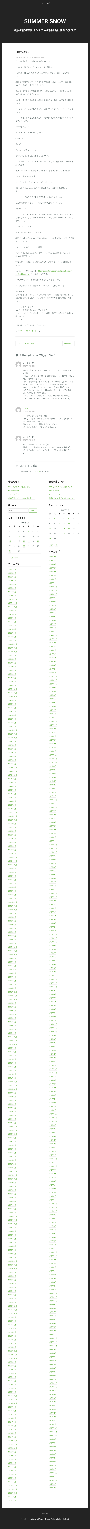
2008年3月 (12, 1385)
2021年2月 (12, 805)
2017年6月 (12, 970)
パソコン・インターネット (27, 331)
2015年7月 (12, 1056)
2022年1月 (12, 764)
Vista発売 (68, 343)
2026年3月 (12, 588)
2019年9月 (12, 869)
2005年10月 (12, 1493)
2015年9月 (12, 1048)
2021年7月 (12, 786)
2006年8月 (12, 1456)
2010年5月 (12, 1287)
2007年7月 (12, 1415)
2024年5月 (12, 670)
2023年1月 (12, 726)
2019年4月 (12, 887)
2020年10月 (12, 820)
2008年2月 (12, 1388)
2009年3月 (12, 1340)
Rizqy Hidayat (64, 1519)
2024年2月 (12, 682)
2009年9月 (12, 1317)
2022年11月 (12, 734)
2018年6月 (12, 925)
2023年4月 (12, 715)
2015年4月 (12, 1067)
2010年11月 (12, 1265)
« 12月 (10, 558)
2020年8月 (12, 827)
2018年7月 (12, 921)
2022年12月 (12, 730)
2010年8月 (12, 1276)
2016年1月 (12, 1033)
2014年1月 (12, 1123)
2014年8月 (12, 1097)
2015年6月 (12, 1059)
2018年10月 (12, 910)
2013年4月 (12, 1157)
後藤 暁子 (40, 57)
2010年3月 (12, 1295)
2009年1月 (12, 1347)
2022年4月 (12, 756)
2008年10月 (12, 1358)
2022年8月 (12, 745)
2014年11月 (12, 1085)
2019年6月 (12, 880)
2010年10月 (12, 1269)
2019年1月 (12, 898)
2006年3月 (12, 1474)
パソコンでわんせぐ (26, 343)
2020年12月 (12, 812)
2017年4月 (12, 977)
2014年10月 (12, 1089)
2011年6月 (12, 1239)
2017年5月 (12, 973)
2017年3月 (12, 981)
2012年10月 (12, 1179)
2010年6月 (12, 1284)
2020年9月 (12, 824)
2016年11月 (12, 996)
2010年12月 (12, 1261)
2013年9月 (12, 1138)
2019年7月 (12, 876)
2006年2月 (12, 1478)
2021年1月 (12, 809)
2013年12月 (12, 1127)
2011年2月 (12, 1254)
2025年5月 (12, 626)
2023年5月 (12, 712)
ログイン (37, 471)
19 (29, 541)
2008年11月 (12, 1355)
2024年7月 (12, 663)
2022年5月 (12, 753)
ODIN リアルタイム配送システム (20, 487)
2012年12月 (12, 1171)
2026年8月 (12, 569)
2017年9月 (12, 958)
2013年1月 (12, 1168)
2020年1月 (12, 854)
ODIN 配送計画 (13, 491)
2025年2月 (12, 637)
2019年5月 (12, 884)
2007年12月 (12, 1396)
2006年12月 (12, 1441)
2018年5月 (12, 928)
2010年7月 (12, 1280)
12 (29, 536)
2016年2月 (12, 1029)
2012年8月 (12, 1186)
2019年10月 (12, 865)
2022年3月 (12, 760)
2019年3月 (12, 891)
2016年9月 (12, 1003)
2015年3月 (12, 1070)
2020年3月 (12, 846)
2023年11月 (12, 693)
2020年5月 (12, 839)
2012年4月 (12, 1201)
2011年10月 (12, 1224)
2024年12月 (12, 644)
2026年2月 (12, 592)
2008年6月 (12, 1373)
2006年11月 (12, 1444)
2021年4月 (12, 798)
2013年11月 (12, 1130)
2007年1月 (12, 1437)
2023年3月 (12, 719)
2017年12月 (12, 947)
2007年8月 (12, 1411)
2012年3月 (12, 1205)
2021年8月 (12, 783)
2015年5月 (12, 1063)
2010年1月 (12, 1302)
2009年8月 (12, 1321)
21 (38, 541)
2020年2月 (12, 850)
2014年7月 (12, 1100)
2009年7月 (12, 1325)
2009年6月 (12, 1329)
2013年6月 (12, 1149)
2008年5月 (12, 1377)
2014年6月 (12, 1104)
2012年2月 (12, 1209)
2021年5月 (12, 794)
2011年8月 (12, 1231)
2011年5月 (12, 1243)
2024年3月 (12, 678)
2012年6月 (12, 1194)
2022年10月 (12, 738)
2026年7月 (12, 573)
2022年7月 (12, 749)
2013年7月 (12, 1145)
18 (24, 541)
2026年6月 (12, 577)
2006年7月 (12, 1459)
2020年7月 (12, 831)
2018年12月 (12, 902)
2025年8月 (12, 614)
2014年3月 (12, 1115)
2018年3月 (12, 936)
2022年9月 (12, 741)
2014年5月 (12, 1108)
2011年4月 (12, 1246)
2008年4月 (12, 1381)
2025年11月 (12, 603)
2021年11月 (12, 771)
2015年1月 (12, 1078)
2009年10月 (12, 1314)
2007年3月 (12, 1429)
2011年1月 (12, 1257)
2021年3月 (12, 801)
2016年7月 (12, 1011)
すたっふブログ (14, 494)
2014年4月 (12, 1112)
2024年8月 (12, 659)
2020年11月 (12, 816)
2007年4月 (12, 1426)
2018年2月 (12, 940)
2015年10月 (12, 1044)
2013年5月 (12, 1153)
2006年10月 (12, 1448)
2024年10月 (12, 652)
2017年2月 (12, 984)
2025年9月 (12, 611)
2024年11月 (12, 648)
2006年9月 (12, 1452)
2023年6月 (12, 708)
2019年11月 (12, 861)
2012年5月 (12, 1198)
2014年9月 (12, 1093)
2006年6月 (12, 1463)
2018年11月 (12, 906)
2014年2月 (12, 1119)
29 (10, 551)
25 (24, 546)
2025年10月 (12, 607)
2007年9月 (12, 1407)
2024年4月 (12, 674)
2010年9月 (12, 1272)
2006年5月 (12, 1467)
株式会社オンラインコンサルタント (21, 498)
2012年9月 (12, 1183)
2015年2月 (12, 1074)
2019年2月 (12, 895)
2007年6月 (12, 1418)
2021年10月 (12, 775)
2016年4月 (12, 1022)
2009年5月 (12, 1332)
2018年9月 (12, 913)
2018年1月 (12, 943)
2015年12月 (12, 1037)
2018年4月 (12, 932)
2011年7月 (12, 1235)
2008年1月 (12, 1392)
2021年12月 (12, 768)
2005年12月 (12, 1486)
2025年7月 (12, 618)
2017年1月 (12, 988)
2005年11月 (12, 1489)
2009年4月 (12, 1336)
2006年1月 (12, 1482)
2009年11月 (12, 1310)
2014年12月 (12, 1082)
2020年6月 (12, 835)
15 (10, 541)
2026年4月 (12, 584)
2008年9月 (12, 1362)
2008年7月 (12, 1370)
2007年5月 (12, 1422)
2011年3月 (12, 1250)
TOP (41, 3)
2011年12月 (12, 1216)
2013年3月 (12, 1160)
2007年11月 (12, 1400)
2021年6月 (12, 790)
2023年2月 (12, 723)
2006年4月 (12, 1471)
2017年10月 (12, 955)
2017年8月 (12, 962)
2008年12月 (12, 1351)
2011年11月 (12, 1220)
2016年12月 (12, 992)
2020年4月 (12, 842)
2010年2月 (12, 1299)
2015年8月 (12, 1052)
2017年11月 (12, 951)
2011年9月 (12, 1228)
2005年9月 (12, 1497)
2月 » (16, 558)
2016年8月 (12, 1007)
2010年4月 (12, 1291)
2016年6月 (12, 1014)
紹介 (48, 3)
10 (19, 536)
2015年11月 (12, 1041)
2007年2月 (12, 1433)
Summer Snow (45, 21)
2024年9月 (12, 655)
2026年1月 (12, 596)
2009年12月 (12, 1306)
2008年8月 (12, 1366)
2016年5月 (12, 1018)
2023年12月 (12, 689)
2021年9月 (12, 779)
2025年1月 (12, 640)
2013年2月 (12, 1164)
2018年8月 (12, 917)
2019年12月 (12, 857)
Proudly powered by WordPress (32, 1519)
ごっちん (26, 408)
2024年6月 (12, 667)
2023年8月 (12, 704)
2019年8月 (12, 872)
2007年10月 (12, 1403)
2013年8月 (12, 1142)
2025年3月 (12, 633)
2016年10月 (12, 999)
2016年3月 (12, 1026)
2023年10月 (12, 697)
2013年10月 (12, 1134)
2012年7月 (12, 1190)
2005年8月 (12, 1501)
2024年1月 (12, 685)
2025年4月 (12, 629)
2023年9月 (12, 700)
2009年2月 (12, 1343)
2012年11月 (12, 1175)
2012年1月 (12, 1213)
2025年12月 (12, 599)
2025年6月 (12, 622)
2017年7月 (12, 966)
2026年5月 (12, 581)
